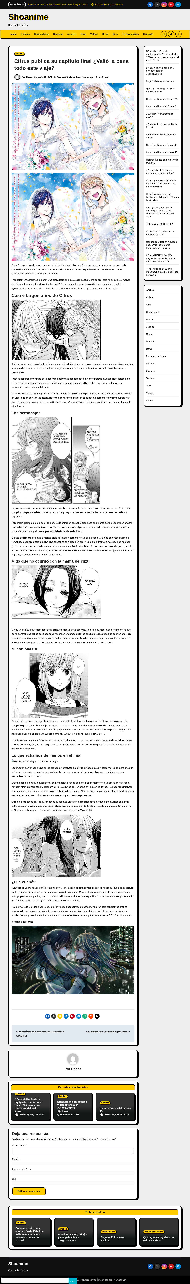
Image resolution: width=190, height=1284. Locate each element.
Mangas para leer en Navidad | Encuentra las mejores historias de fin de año (162, 245)
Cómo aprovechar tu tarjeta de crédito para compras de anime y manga (161, 183)
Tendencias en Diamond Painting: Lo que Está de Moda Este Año (162, 272)
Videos (94, 34)
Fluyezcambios (130, 34)
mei (99, 77)
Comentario (19, 1145)
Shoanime (28, 16)
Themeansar (119, 1280)
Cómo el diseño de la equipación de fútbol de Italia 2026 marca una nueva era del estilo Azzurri (29, 1105)
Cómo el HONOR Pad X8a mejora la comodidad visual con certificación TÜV (160, 258)
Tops (83, 34)
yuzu (105, 77)
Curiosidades (41, 34)
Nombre (16, 1159)
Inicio (13, 34)
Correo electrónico (21, 1169)
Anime (149, 297)
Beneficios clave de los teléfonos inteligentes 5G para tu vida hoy (162, 197)
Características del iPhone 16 (161, 99)
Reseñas (58, 34)
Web (14, 1179)
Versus (149, 393)
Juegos (150, 326)
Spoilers (150, 371)
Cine (115, 34)
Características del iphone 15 (161, 145)
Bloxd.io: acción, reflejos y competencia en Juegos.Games (72, 1104)
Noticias (25, 34)
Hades (29, 77)
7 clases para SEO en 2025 (160, 224)
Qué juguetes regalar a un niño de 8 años (158, 1239)
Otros (105, 34)
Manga (149, 334)
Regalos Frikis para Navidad (160, 81)
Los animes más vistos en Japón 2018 (107, 1031)
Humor (149, 319)
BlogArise (103, 1280)
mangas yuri (89, 77)
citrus (61, 77)
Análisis (71, 34)
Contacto (148, 34)
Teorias (150, 378)
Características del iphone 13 (161, 152)
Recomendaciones (156, 356)
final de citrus (73, 77)
